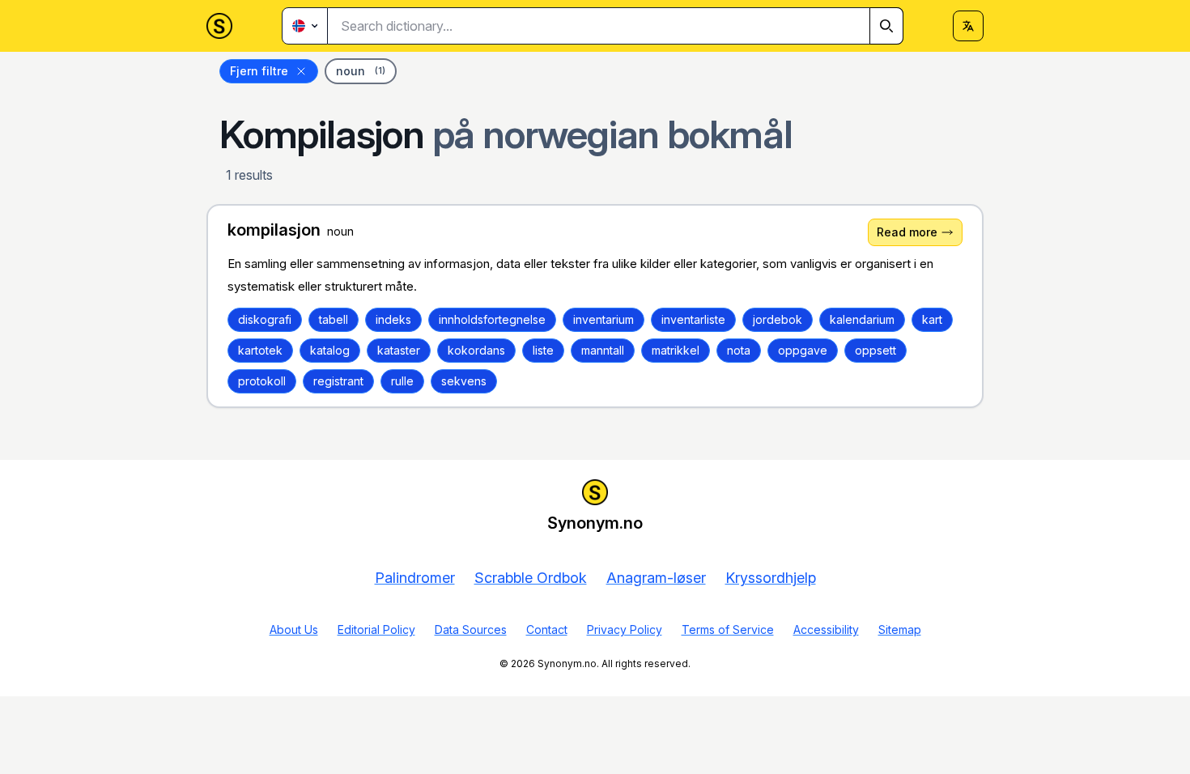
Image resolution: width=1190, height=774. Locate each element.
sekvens (464, 381)
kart (932, 319)
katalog (330, 350)
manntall (602, 350)
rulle (402, 381)
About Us (294, 629)
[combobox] (615, 26)
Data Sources (471, 629)
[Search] (886, 26)
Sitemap (899, 629)
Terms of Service (728, 629)
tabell (333, 319)
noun (360, 71)
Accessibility (826, 629)
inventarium (603, 319)
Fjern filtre (259, 71)
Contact (546, 629)
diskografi (264, 319)
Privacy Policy (624, 629)
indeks (393, 319)
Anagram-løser (656, 577)
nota (738, 350)
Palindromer (415, 577)
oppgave (802, 350)
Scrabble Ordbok (530, 577)
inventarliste (693, 319)
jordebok (777, 319)
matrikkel (675, 350)
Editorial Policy (376, 629)
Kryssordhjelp (770, 577)
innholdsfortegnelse (492, 319)
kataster (398, 350)
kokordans (476, 350)
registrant (338, 381)
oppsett (875, 350)
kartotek (260, 350)
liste (543, 350)
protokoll (262, 381)
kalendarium (862, 319)
